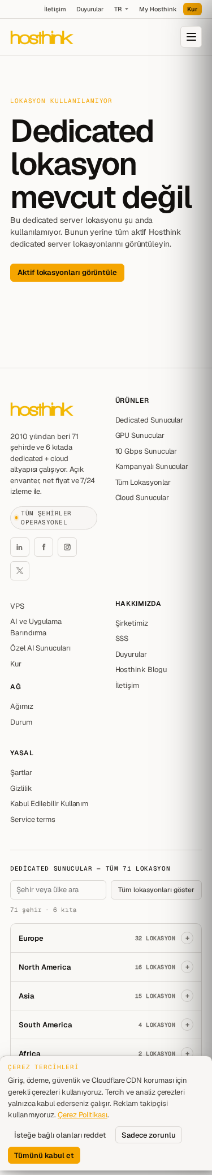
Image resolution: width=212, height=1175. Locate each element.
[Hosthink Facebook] (43, 547)
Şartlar (21, 772)
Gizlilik (21, 788)
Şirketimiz (131, 623)
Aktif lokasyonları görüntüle (67, 272)
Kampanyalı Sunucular (152, 466)
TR (118, 9)
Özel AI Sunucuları (40, 648)
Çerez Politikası (82, 1115)
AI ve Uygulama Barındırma (36, 627)
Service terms (32, 819)
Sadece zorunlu (149, 1135)
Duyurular (89, 9)
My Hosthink (158, 9)
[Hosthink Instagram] (67, 547)
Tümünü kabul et (44, 1155)
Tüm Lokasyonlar (143, 482)
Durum (21, 722)
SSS (122, 638)
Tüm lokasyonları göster (156, 889)
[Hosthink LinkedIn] (19, 547)
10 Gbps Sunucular (146, 451)
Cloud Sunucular (142, 497)
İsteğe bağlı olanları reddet (60, 1135)
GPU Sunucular (140, 435)
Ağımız (21, 706)
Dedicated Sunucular (149, 420)
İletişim (55, 9)
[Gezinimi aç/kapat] (191, 37)
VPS (17, 606)
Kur (192, 9)
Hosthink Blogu (141, 669)
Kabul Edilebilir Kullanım (49, 803)
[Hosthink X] (19, 570)
